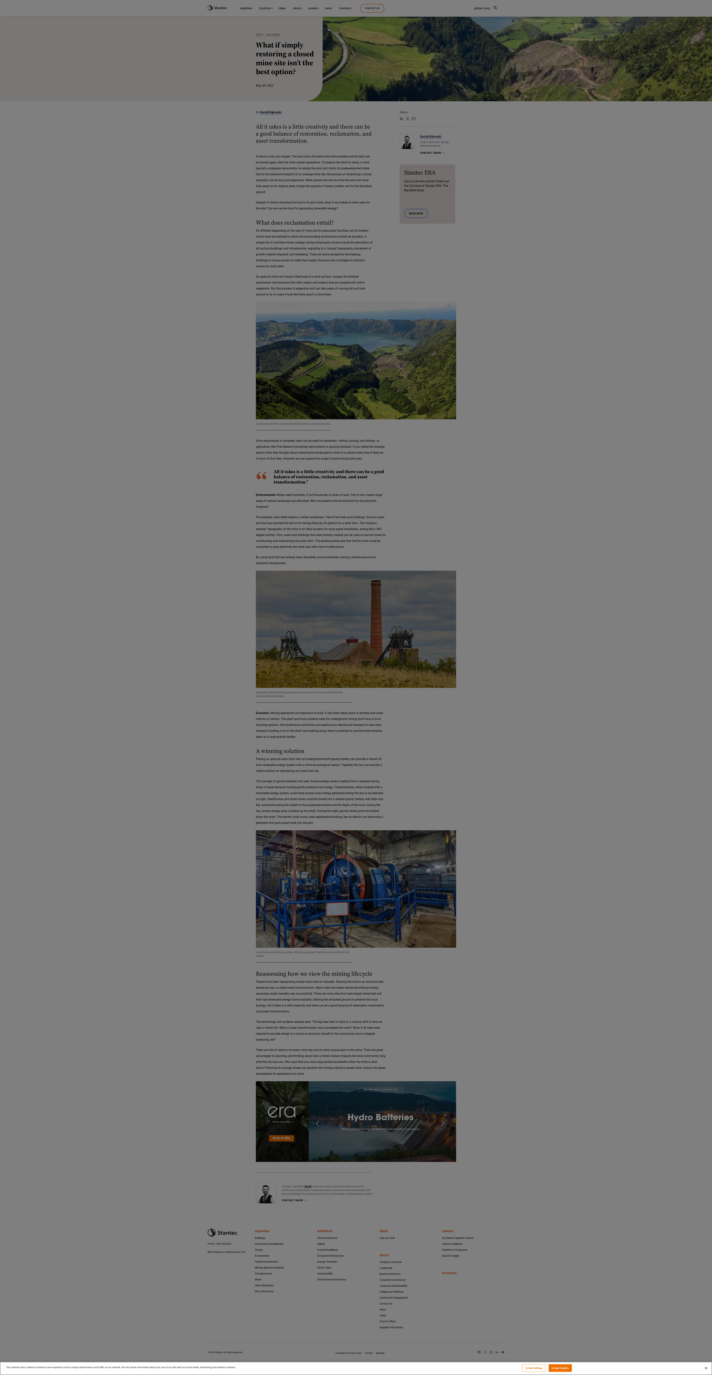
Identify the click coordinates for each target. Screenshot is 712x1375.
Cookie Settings (533, 1368)
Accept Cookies (560, 1368)
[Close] (706, 1368)
